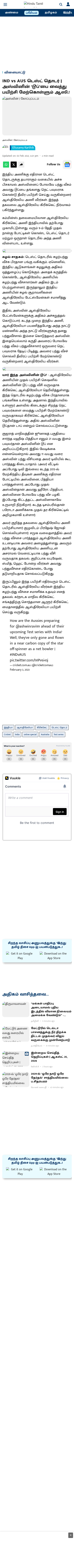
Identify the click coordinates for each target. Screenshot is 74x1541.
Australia (45, 734)
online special (30, 734)
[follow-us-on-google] (67, 164)
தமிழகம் (51, 12)
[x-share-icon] (14, 166)
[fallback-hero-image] (15, 1009)
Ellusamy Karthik (23, 147)
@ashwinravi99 (28, 626)
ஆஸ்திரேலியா (25, 727)
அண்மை (11, 12)
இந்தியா (8, 727)
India (17, 734)
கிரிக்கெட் (42, 727)
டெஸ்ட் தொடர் (59, 727)
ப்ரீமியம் (31, 13)
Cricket (7, 734)
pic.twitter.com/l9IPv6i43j (29, 660)
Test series (59, 734)
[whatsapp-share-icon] (6, 166)
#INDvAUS (18, 654)
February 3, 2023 (20, 669)
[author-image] (5, 148)
